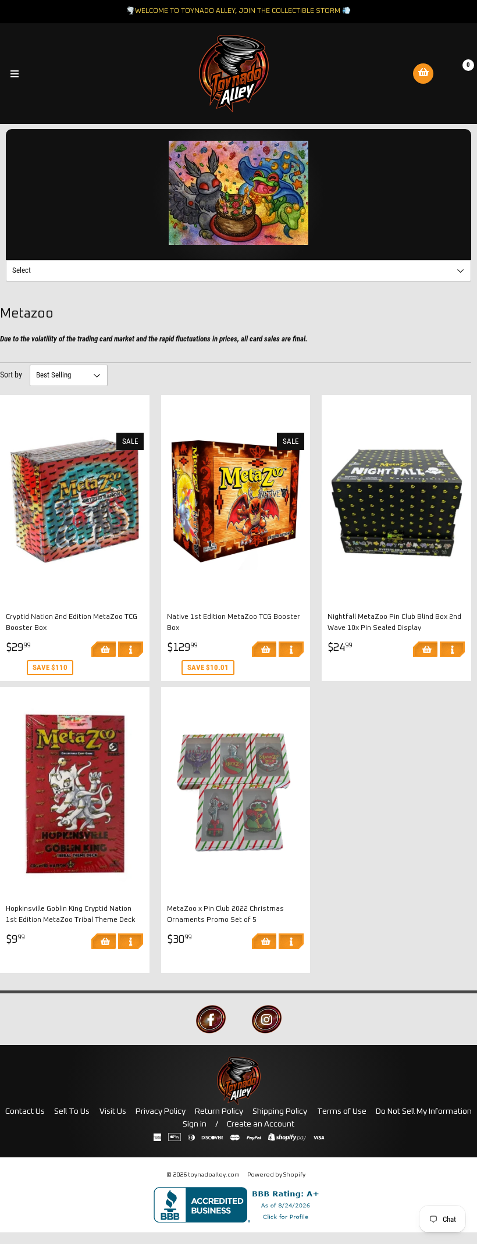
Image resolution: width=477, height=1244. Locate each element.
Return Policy (219, 1111)
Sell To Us (72, 1111)
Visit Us (112, 1111)
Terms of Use (341, 1111)
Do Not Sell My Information (424, 1111)
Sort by (11, 374)
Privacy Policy (161, 1111)
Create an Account (260, 1124)
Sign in (195, 1124)
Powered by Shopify (276, 1175)
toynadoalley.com (214, 1175)
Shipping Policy (279, 1111)
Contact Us (25, 1111)
